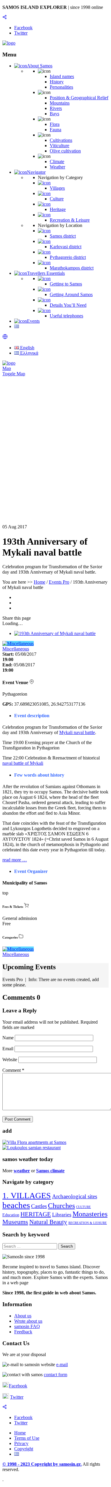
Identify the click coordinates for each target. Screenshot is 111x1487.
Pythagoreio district (68, 257)
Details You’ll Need (68, 305)
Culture (57, 198)
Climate (57, 161)
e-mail (62, 1364)
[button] (5, 337)
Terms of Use (26, 1438)
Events (33, 321)
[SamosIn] (8, 43)
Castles (39, 1206)
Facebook (18, 1385)
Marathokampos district (72, 267)
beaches (16, 1205)
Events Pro (59, 582)
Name (8, 1037)
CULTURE (83, 1207)
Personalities (61, 87)
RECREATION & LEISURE (87, 1223)
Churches (61, 1206)
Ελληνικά (28, 352)
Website (9, 1059)
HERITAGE (35, 1214)
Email (8, 1048)
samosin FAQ (27, 1326)
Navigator (36, 172)
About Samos (39, 65)
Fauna (55, 129)
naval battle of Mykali (22, 763)
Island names (62, 76)
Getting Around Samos (71, 294)
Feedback (23, 1331)
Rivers (56, 108)
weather (22, 1170)
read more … (14, 859)
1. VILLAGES (26, 1195)
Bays (54, 113)
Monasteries (90, 1214)
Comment (13, 1070)
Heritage (58, 209)
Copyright (23, 1448)
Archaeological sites (74, 1196)
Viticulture (59, 145)
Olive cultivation (65, 150)
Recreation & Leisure (70, 220)
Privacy (21, 1443)
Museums (15, 1221)
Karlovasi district (65, 246)
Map (6, 368)
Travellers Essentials (46, 273)
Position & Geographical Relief (79, 97)
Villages (57, 188)
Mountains (60, 102)
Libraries (61, 1214)
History (57, 81)
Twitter (16, 1397)
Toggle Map (13, 373)
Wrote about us (28, 1321)
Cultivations (61, 140)
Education (10, 1215)
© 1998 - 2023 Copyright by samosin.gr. (42, 1464)
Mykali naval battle (77, 732)
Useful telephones (66, 315)
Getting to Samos (66, 283)
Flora (54, 124)
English (26, 347)
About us (22, 1315)
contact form (55, 1374)
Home (39, 582)
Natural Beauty (48, 1221)
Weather (57, 166)
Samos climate (50, 1170)
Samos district (63, 235)
